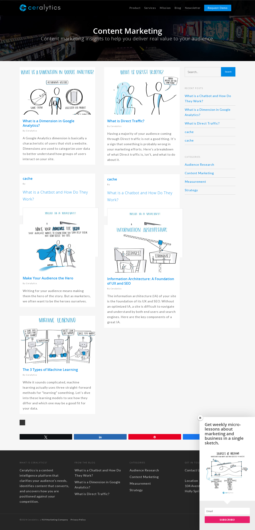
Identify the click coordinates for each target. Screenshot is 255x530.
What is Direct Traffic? (125, 121)
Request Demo (218, 7)
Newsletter (193, 7)
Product (135, 7)
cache (28, 178)
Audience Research (199, 164)
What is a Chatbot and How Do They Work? (208, 98)
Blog (178, 7)
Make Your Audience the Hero (48, 278)
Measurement (195, 181)
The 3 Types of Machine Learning (50, 369)
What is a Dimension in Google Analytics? (48, 123)
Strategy (191, 190)
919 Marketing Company (55, 519)
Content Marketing (199, 173)
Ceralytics (31, 131)
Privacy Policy (78, 519)
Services (150, 7)
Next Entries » (22, 422)
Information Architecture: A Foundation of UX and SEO (140, 281)
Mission (165, 7)
